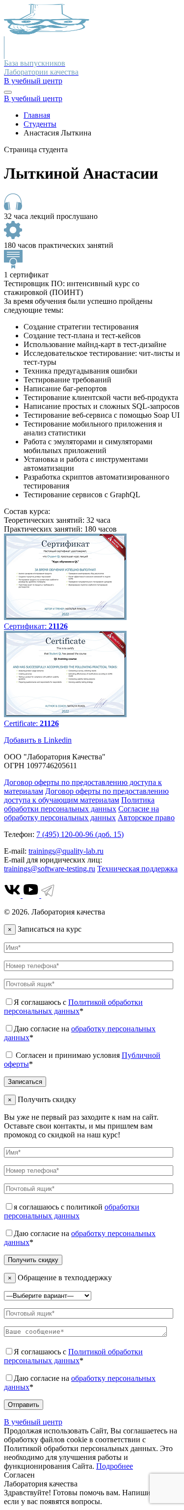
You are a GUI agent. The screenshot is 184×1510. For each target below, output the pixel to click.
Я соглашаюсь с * (73, 1006)
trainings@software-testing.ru (49, 868)
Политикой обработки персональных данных (73, 1006)
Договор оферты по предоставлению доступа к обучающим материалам (86, 795)
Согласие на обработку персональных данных (81, 813)
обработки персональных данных (71, 1211)
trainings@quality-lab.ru (66, 851)
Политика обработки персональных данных (79, 804)
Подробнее (114, 1466)
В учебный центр (33, 81)
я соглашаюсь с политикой (71, 1211)
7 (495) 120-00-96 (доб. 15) (80, 834)
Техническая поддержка (137, 868)
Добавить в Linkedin (38, 740)
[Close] (8, 92)
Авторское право (146, 817)
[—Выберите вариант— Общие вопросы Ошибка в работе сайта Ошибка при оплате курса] (47, 1295)
